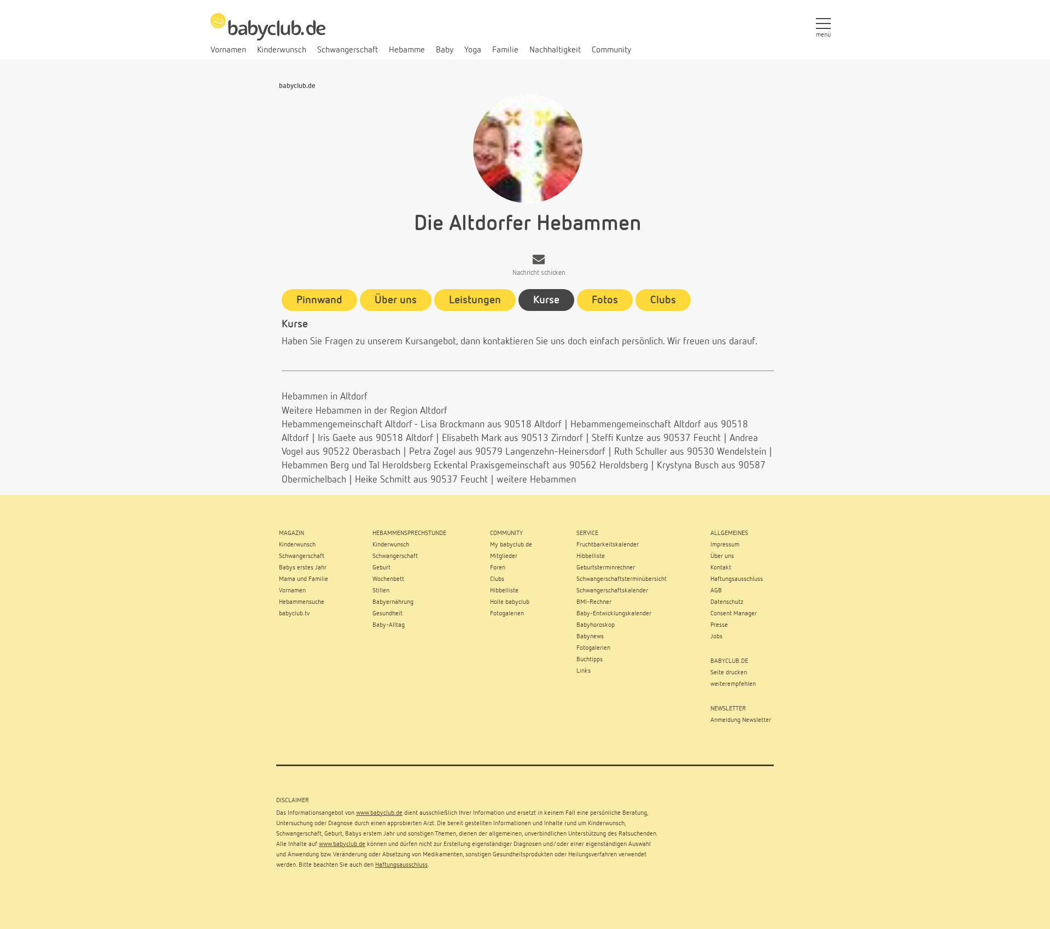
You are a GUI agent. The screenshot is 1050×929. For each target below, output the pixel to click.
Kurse (546, 300)
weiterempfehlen (733, 684)
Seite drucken (728, 672)
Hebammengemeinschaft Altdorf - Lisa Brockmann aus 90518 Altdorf (422, 425)
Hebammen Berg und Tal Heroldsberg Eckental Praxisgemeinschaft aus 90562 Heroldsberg (465, 466)
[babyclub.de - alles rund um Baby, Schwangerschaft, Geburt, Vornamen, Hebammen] (268, 33)
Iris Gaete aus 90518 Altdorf (375, 438)
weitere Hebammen (536, 480)
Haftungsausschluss (401, 865)
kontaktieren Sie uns (524, 341)
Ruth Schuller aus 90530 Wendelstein (690, 452)
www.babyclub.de (379, 813)
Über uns (396, 300)
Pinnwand (319, 300)
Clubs (663, 300)
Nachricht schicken (538, 273)
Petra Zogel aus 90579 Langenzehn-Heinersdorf (507, 452)
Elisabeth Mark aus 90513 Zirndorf (512, 438)
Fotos (605, 300)
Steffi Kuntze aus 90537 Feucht (656, 438)
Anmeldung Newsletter (740, 720)
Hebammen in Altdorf (325, 397)
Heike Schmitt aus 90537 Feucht (421, 480)
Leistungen (475, 300)
